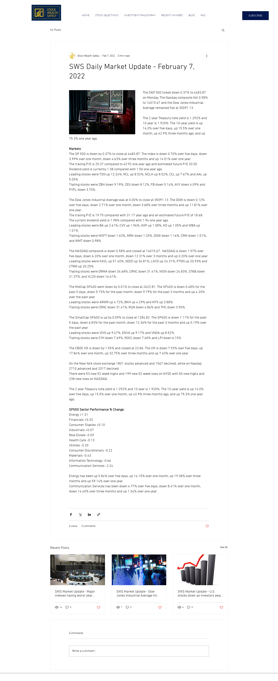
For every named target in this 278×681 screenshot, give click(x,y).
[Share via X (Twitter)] (80, 514)
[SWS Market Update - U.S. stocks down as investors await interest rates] (200, 569)
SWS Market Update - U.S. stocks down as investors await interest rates (200, 594)
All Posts (55, 30)
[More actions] (206, 56)
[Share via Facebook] (71, 514)
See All (224, 547)
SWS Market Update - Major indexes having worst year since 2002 (75, 594)
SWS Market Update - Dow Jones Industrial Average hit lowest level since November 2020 (137, 594)
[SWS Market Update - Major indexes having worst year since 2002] (77, 569)
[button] (223, 29)
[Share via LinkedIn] (89, 514)
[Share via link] (98, 514)
